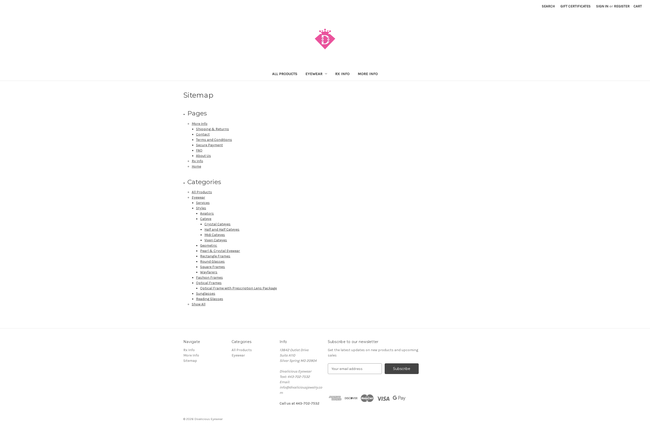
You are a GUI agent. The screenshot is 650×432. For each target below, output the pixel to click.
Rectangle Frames (215, 256)
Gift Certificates (575, 6)
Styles (201, 208)
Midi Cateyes (214, 235)
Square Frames (212, 267)
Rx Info (342, 73)
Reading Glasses (209, 299)
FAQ (199, 150)
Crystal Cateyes (217, 224)
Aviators (207, 213)
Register (622, 6)
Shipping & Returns (212, 129)
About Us (203, 156)
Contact (203, 134)
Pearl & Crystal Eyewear (220, 251)
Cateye (205, 219)
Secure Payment (209, 145)
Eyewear (313, 73)
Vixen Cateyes (215, 240)
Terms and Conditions (214, 140)
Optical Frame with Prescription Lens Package (238, 288)
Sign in (602, 6)
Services (203, 203)
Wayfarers (208, 272)
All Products (284, 73)
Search (548, 6)
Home (196, 166)
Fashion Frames (209, 277)
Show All (198, 304)
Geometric (208, 245)
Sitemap (190, 361)
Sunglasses (205, 293)
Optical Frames (209, 283)
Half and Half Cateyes (221, 229)
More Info (368, 73)
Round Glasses (212, 261)
